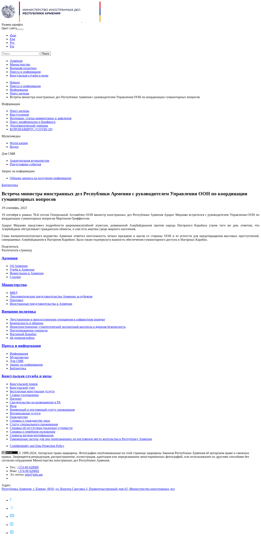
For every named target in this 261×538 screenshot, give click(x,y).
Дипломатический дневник (29, 125)
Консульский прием (24, 384)
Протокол (16, 300)
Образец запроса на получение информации (40, 178)
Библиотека (10, 185)
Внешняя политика (23, 68)
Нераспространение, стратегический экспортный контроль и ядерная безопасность (68, 326)
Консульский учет (22, 387)
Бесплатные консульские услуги (32, 391)
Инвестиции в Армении (27, 273)
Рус (12, 42)
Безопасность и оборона (26, 323)
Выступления (19, 114)
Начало (15, 82)
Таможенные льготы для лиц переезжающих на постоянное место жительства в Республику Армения (81, 439)
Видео (14, 146)
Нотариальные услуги (25, 413)
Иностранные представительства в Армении (41, 303)
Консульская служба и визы (29, 75)
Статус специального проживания (34, 424)
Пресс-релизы (19, 93)
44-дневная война (22, 337)
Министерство (20, 64)
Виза (13, 406)
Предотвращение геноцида (29, 330)
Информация (19, 89)
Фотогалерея (19, 143)
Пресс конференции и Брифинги (32, 122)
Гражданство (19, 417)
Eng (12, 39)
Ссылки (15, 277)
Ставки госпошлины (24, 395)
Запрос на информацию (26, 364)
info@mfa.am (34, 474)
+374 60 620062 (28, 471)
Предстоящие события (25, 164)
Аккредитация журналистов (29, 160)
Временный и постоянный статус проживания (42, 409)
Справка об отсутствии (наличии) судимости (41, 428)
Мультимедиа (19, 357)
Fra (12, 46)
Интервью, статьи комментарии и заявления (40, 118)
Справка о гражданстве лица (30, 420)
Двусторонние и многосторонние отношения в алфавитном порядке (57, 319)
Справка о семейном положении (32, 431)
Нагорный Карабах (23, 334)
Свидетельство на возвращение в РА (35, 402)
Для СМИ (16, 361)
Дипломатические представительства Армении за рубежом (51, 296)
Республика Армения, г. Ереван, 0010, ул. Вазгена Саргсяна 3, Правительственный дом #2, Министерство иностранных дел (88, 489)
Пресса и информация (25, 72)
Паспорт (16, 398)
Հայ (13, 35)
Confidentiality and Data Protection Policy (37, 446)
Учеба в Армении (22, 269)
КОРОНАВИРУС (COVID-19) (31, 129)
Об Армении (19, 266)
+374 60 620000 (28, 467)
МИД (13, 292)
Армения (16, 61)
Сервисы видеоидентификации (32, 435)
